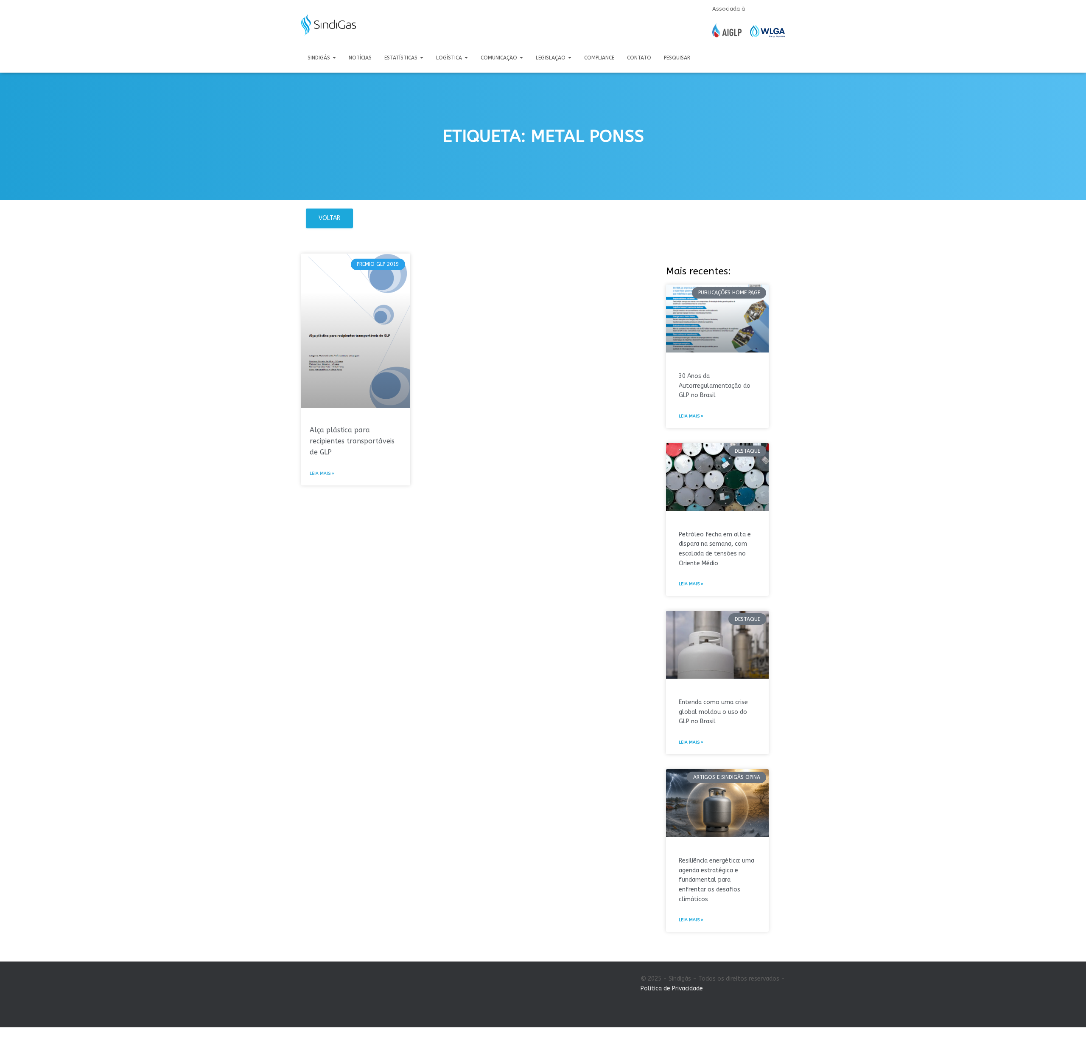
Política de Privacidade (672, 988)
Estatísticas (401, 58)
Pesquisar (677, 58)
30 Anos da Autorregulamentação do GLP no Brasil (714, 385)
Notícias (360, 58)
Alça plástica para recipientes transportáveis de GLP (352, 441)
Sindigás (320, 58)
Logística (450, 58)
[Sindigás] (328, 25)
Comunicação (500, 58)
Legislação (551, 58)
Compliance (599, 58)
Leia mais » (322, 473)
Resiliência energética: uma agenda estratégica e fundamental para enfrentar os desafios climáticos (716, 880)
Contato (639, 58)
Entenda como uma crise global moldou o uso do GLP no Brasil (713, 712)
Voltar (329, 218)
